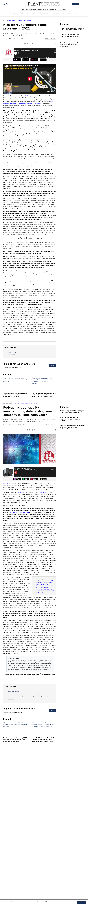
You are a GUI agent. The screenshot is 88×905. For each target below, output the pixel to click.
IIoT (4, 20)
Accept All (81, 902)
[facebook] (25, 43)
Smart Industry (43, 508)
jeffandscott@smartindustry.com (19, 531)
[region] (44, 902)
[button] (4, 4)
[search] (7, 4)
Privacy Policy (45, 901)
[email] (35, 43)
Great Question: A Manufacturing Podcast (20, 20)
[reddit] (32, 43)
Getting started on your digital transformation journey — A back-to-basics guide (44, 601)
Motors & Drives (43, 13)
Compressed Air (55, 13)
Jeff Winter (6, 499)
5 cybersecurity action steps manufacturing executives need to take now (45, 609)
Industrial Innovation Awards (69, 13)
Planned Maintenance (31, 13)
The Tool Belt (7, 38)
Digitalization (7, 419)
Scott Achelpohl (7, 440)
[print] (55, 43)
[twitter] (30, 43)
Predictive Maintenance (16, 13)
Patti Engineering (30, 96)
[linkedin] (27, 43)
